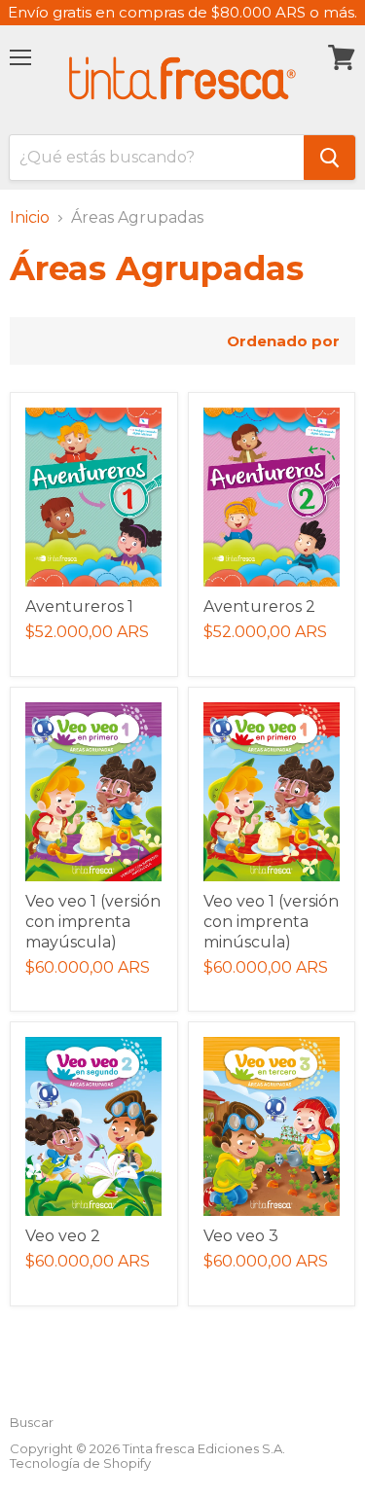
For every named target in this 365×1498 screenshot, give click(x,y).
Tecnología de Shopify (80, 1463)
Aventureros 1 (79, 606)
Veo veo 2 (62, 1236)
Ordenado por (283, 341)
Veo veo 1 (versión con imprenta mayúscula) (93, 921)
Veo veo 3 (240, 1236)
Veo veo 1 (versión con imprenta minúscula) (271, 921)
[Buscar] (329, 157)
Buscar (32, 1422)
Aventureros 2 (259, 606)
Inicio (30, 218)
